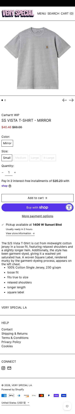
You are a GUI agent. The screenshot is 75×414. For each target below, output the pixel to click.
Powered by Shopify (12, 389)
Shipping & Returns (14, 333)
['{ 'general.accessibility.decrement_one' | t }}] (2, 172)
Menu (41, 13)
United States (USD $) (14, 402)
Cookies (7, 346)
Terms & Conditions (14, 338)
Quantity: (7, 166)
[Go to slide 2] (5, 100)
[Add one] (14, 172)
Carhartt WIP (10, 115)
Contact (7, 329)
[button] (53, 13)
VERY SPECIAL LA (14, 307)
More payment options (37, 216)
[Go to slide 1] (2, 100)
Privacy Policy (11, 342)
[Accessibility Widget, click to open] (69, 207)
